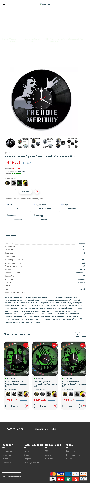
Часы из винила (9, 451)
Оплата (48, 455)
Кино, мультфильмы (32, 463)
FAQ (46, 451)
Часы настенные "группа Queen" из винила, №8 (48, 394)
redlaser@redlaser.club (44, 429)
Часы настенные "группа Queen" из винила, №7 (77, 394)
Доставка (49, 459)
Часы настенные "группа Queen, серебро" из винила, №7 (71, 394)
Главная (5, 39)
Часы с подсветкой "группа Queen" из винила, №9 (17, 384)
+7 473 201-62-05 (14, 429)
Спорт (26, 455)
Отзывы (69, 459)
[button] (77, 334)
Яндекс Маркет (45, 208)
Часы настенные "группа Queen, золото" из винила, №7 (65, 394)
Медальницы (7, 459)
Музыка (25, 39)
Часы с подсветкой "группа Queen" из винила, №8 (45, 384)
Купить (25, 191)
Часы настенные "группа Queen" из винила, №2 (13, 183)
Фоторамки (7, 463)
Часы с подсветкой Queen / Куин (25, 183)
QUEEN (46, 39)
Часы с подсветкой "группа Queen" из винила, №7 (74, 384)
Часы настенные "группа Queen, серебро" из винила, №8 (42, 394)
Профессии (28, 459)
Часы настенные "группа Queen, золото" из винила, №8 (36, 394)
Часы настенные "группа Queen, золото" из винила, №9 (8, 394)
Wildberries (18, 219)
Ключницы (6, 455)
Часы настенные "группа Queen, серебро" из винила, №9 (14, 394)
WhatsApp (45, 219)
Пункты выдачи (73, 455)
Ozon (18, 208)
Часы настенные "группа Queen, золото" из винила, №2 (7, 183)
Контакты (70, 451)
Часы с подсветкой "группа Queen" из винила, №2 (19, 183)
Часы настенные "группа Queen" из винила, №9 (20, 394)
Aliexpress (72, 208)
